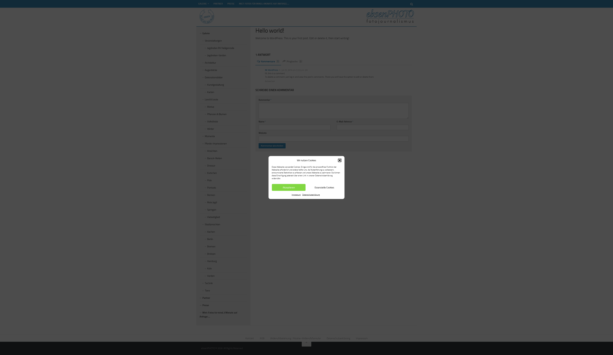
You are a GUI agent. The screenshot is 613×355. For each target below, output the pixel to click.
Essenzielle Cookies (324, 187)
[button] (339, 160)
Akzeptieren (289, 187)
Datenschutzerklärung (311, 195)
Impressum (296, 195)
